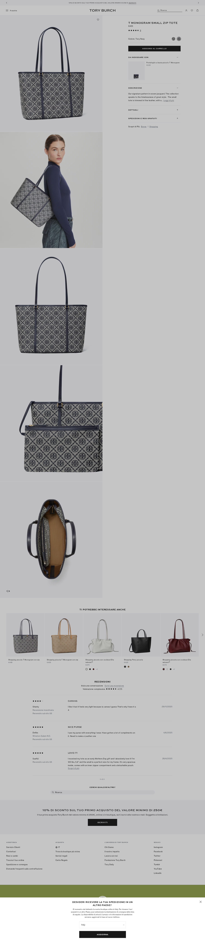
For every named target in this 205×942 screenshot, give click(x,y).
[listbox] (102, 924)
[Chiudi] (201, 902)
